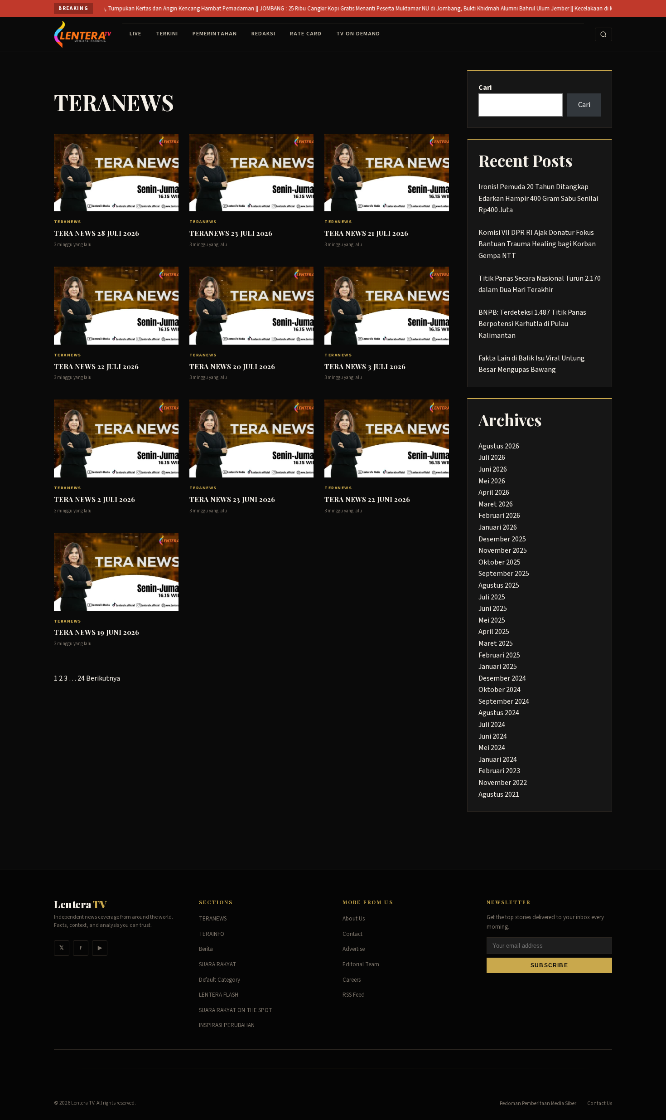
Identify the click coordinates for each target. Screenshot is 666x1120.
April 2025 (493, 632)
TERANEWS (68, 222)
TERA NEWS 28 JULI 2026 (96, 233)
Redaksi (263, 33)
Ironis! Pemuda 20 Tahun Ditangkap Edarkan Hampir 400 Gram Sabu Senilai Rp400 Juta (538, 198)
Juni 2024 (492, 736)
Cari (485, 88)
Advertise (354, 949)
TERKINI (167, 33)
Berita (206, 949)
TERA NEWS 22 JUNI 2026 (367, 499)
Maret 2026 (495, 504)
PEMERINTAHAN (215, 33)
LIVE (135, 33)
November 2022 (502, 783)
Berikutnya (103, 678)
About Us (354, 919)
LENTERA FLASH (218, 995)
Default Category (219, 980)
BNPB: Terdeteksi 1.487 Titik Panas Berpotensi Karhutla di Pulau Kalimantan (532, 324)
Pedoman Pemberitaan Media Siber (538, 1103)
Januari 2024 (497, 760)
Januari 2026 (497, 527)
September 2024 (503, 701)
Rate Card (306, 33)
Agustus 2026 (498, 446)
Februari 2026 (499, 516)
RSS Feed (354, 995)
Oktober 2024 (499, 690)
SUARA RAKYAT (217, 964)
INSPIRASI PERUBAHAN (227, 1025)
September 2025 (503, 574)
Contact (352, 934)
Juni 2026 (492, 469)
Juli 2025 (491, 597)
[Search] (603, 34)
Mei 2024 (491, 748)
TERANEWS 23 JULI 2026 (230, 233)
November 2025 (502, 550)
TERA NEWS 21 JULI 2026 (366, 233)
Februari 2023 (499, 771)
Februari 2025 (499, 655)
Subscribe (549, 965)
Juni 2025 (492, 609)
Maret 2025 (495, 643)
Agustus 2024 (498, 713)
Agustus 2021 (498, 794)
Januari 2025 (497, 667)
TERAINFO (211, 934)
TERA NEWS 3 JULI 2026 (364, 366)
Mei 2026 (491, 481)
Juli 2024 (491, 725)
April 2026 (493, 492)
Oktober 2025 (499, 562)
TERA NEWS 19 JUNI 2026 (96, 632)
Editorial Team (361, 964)
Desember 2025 (502, 539)
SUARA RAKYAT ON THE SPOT (235, 1010)
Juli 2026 (491, 458)
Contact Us (599, 1103)
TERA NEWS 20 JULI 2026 (232, 366)
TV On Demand (358, 33)
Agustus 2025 (498, 585)
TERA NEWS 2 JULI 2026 (94, 499)
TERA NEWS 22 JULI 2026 (96, 366)
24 (81, 678)
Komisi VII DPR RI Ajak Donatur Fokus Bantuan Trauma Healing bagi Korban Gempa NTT (537, 244)
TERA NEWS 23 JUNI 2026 (232, 499)
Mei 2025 (491, 620)
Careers (352, 980)
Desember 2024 (502, 678)
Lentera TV (82, 1103)
